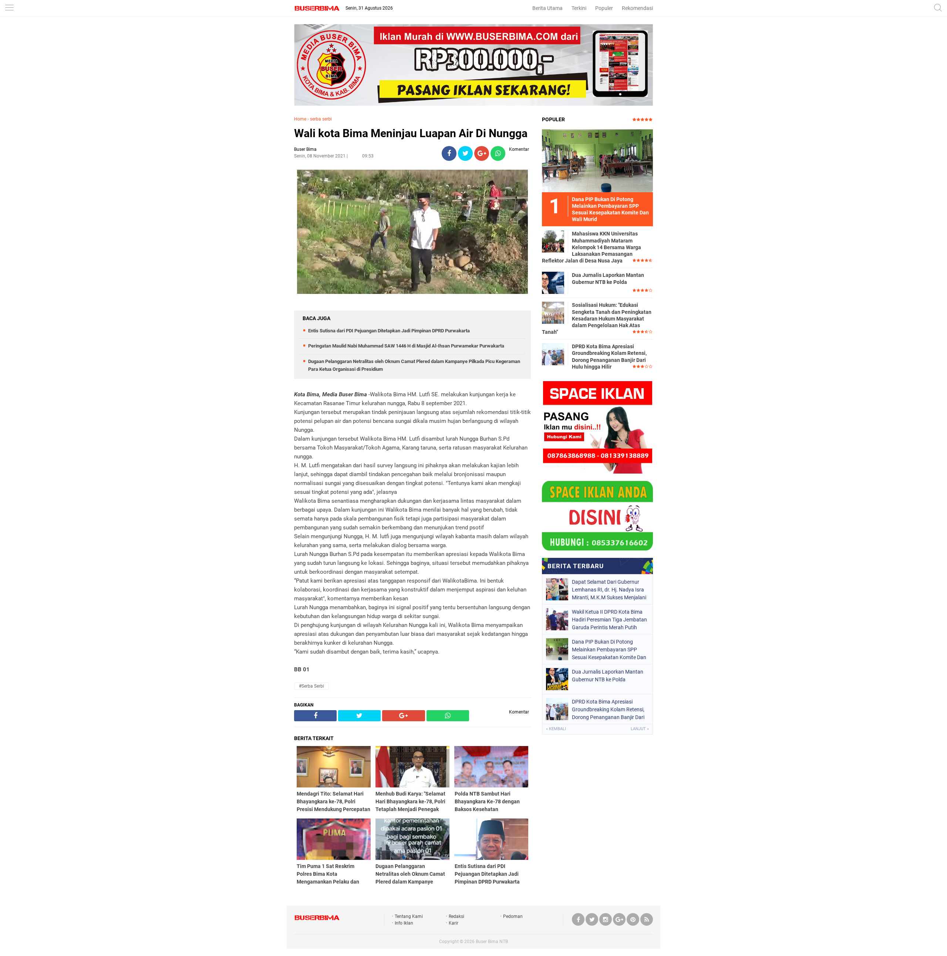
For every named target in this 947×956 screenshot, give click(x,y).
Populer (604, 8)
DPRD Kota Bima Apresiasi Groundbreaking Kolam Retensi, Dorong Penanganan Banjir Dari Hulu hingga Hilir (609, 356)
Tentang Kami (409, 916)
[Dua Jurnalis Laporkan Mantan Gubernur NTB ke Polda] (553, 282)
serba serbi (321, 119)
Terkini (579, 8)
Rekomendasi (637, 8)
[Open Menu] (9, 8)
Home (300, 119)
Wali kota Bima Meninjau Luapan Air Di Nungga (411, 133)
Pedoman (513, 916)
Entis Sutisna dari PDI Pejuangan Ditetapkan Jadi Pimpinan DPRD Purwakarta (389, 330)
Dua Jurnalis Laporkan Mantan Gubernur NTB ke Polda (608, 278)
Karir (453, 923)
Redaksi (456, 916)
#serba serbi (311, 686)
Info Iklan (404, 923)
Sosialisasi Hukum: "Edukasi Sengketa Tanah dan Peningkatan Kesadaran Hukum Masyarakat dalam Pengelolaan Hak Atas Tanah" (596, 318)
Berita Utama (547, 8)
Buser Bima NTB (492, 941)
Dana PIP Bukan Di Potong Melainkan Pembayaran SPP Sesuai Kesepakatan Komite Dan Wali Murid (609, 649)
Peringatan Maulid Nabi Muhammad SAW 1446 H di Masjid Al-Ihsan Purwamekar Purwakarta (406, 346)
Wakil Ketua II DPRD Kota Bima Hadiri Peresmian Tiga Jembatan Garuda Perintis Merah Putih (609, 619)
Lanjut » (640, 728)
